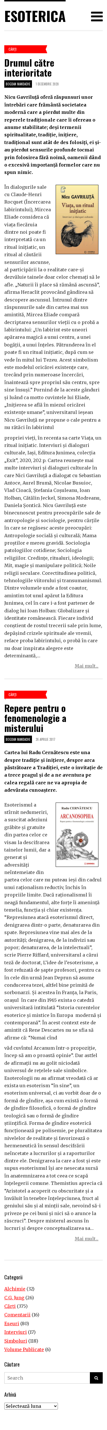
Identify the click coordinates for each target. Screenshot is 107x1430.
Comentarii (17, 1315)
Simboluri (15, 1341)
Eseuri (11, 1323)
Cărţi (13, 49)
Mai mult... (86, 666)
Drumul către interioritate (29, 67)
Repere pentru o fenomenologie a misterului (35, 718)
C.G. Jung (14, 1297)
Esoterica (35, 16)
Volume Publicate (24, 1349)
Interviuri (15, 1332)
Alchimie (14, 1289)
